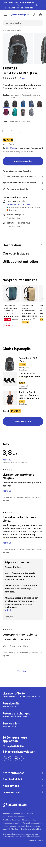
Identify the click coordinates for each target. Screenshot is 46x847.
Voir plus (9, 610)
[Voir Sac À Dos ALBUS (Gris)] (10, 364)
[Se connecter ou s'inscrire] (34, 15)
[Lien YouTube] (16, 758)
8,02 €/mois (11, 148)
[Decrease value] (6, 131)
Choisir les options (23, 421)
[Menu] (6, 15)
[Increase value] (18, 131)
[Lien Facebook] (5, 758)
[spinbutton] (12, 131)
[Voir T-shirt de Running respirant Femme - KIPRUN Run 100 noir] (10, 398)
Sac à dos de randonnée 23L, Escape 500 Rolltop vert (11, 309)
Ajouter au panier (23, 161)
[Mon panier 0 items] (40, 15)
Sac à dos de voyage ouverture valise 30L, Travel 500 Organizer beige (29, 311)
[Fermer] (41, 5)
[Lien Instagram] (21, 758)
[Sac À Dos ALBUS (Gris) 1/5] (18, 48)
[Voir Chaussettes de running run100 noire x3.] (10, 379)
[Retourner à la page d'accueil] (20, 14)
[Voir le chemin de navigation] (4, 31)
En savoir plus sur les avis (13, 463)
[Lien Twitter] (10, 758)
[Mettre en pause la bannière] (37, 5)
